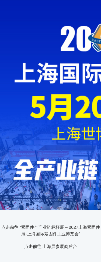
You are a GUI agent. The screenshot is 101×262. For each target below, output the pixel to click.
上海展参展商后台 (60, 246)
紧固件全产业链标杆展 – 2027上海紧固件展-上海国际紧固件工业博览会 (60, 230)
